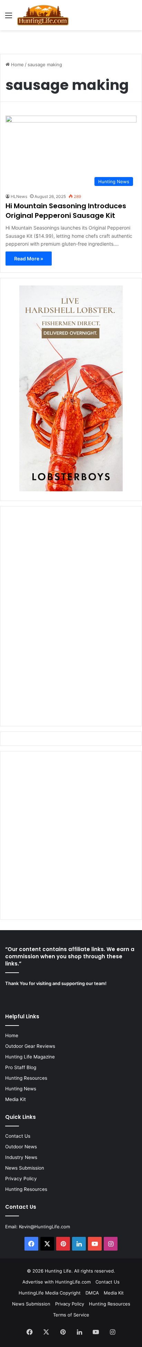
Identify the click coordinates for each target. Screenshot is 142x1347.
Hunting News (20, 1088)
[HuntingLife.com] (43, 15)
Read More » (28, 258)
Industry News (21, 1157)
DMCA (92, 1293)
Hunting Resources (26, 1078)
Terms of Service (71, 1314)
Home (17, 64)
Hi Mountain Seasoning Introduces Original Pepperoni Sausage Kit (66, 210)
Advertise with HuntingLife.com (56, 1282)
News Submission (24, 1168)
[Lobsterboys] (71, 489)
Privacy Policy (21, 1178)
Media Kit (15, 1099)
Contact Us (17, 1136)
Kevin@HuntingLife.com (44, 1226)
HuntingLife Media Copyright (50, 1293)
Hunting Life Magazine (30, 1056)
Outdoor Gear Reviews (30, 1046)
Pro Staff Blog (20, 1067)
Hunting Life (58, 1271)
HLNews (19, 196)
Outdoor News (21, 1146)
